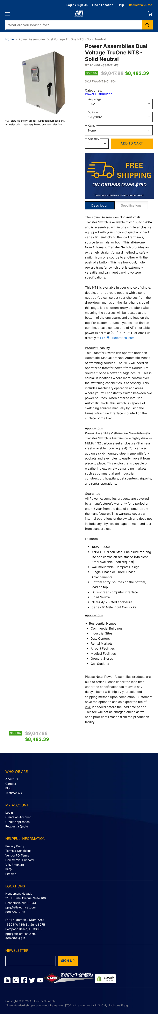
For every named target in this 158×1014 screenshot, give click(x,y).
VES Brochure (14, 864)
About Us (11, 779)
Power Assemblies (103, 65)
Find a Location (102, 5)
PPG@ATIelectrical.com (117, 338)
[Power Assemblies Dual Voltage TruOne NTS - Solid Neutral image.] (43, 81)
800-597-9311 (15, 912)
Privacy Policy (14, 846)
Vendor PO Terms (17, 855)
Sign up (67, 961)
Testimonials (13, 793)
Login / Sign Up (77, 5)
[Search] (147, 25)
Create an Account (18, 817)
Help (121, 5)
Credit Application (17, 822)
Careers (10, 783)
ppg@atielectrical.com (20, 907)
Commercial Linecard (19, 860)
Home (9, 39)
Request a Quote (140, 5)
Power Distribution (98, 94)
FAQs (9, 869)
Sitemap (10, 874)
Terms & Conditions (18, 850)
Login (9, 812)
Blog (8, 788)
